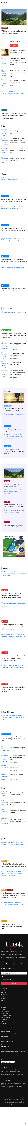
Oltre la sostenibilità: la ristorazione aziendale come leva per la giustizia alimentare (13, 1043)
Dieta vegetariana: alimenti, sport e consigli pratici (17, 354)
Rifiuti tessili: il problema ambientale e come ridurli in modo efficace (12, 1038)
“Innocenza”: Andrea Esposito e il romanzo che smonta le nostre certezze (18, 72)
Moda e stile (4, 1013)
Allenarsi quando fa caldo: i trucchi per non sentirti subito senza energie (13, 200)
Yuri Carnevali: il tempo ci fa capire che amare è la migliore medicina (17, 802)
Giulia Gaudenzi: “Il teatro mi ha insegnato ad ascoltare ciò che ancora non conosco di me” (13, 1033)
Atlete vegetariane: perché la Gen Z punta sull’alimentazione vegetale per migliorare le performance (13, 335)
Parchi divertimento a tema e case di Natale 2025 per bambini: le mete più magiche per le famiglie (13, 895)
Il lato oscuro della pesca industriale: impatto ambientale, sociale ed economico (13, 689)
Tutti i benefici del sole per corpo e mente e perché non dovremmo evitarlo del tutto (13, 115)
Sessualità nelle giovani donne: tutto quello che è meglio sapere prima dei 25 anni (13, 738)
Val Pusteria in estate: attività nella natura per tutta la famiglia (13, 526)
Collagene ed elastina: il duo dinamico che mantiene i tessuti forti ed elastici (14, 451)
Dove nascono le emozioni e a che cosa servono (17, 766)
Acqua (3, 1009)
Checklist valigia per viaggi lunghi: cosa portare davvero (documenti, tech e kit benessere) (12, 627)
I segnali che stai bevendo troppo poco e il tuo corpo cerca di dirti (18, 131)
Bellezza (3, 1007)
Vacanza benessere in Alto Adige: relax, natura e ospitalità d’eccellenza (14, 505)
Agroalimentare (5, 1017)
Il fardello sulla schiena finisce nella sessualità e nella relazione (17, 757)
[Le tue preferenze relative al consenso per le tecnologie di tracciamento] (25, 1123)
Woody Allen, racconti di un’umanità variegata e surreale (18, 820)
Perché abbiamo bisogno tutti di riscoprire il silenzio (18, 81)
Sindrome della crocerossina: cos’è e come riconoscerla (17, 748)
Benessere (13, 55)
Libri (11, 76)
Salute (11, 67)
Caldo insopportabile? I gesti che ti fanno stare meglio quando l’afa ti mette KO (14, 231)
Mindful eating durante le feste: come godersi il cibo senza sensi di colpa (18, 345)
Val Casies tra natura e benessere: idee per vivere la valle (13, 32)
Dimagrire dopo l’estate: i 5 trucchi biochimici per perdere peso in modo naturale (17, 372)
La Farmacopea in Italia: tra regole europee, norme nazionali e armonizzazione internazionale (12, 596)
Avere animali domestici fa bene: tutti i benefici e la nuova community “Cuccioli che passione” (13, 658)
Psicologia (4, 1019)
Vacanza (3, 1023)
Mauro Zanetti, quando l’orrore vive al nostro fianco (18, 793)
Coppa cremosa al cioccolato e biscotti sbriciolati (18, 363)
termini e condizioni (6, 979)
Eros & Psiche (6, 733)
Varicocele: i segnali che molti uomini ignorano (17, 159)
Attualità (4, 590)
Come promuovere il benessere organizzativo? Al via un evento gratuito (11, 926)
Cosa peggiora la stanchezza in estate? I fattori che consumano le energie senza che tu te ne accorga (18, 141)
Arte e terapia (5, 1011)
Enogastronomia (6, 1015)
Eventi (4, 860)
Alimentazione (6, 330)
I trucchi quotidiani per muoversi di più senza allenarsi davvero (18, 51)
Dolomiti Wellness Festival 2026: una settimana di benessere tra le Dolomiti (13, 865)
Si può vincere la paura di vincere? (16, 775)
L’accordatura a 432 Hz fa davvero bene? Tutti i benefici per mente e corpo (14, 261)
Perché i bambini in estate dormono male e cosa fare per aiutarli (17, 150)
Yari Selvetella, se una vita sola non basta (18, 811)
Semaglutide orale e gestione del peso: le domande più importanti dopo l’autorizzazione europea (18, 61)
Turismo (4, 27)
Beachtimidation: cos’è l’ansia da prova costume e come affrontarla (13, 290)
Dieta (2, 1021)
